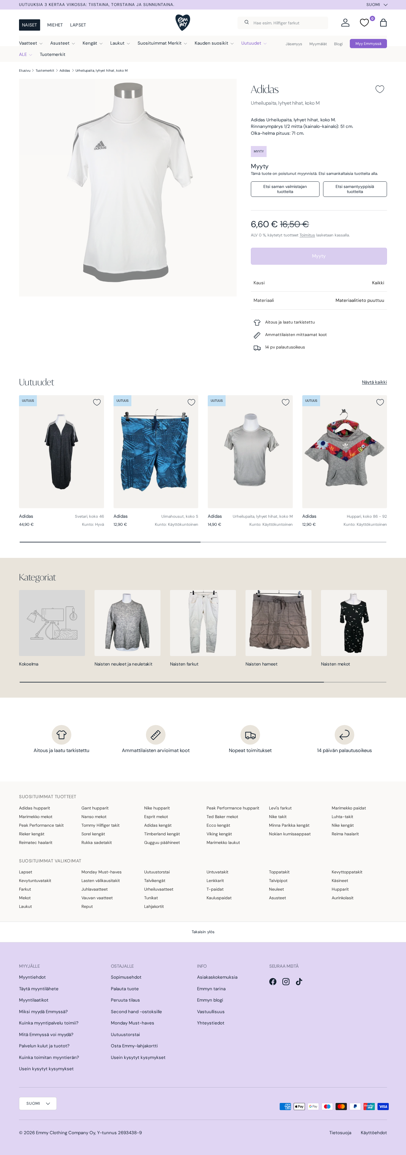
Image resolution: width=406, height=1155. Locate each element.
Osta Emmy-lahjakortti (134, 1046)
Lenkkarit (215, 880)
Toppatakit (279, 872)
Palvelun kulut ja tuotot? (44, 1046)
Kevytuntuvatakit (35, 880)
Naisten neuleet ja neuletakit (123, 664)
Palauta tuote (125, 989)
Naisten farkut (184, 664)
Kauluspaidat (219, 897)
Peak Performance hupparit (233, 808)
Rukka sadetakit (96, 842)
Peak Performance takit (41, 825)
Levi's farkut (280, 808)
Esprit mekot (156, 816)
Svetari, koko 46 (89, 516)
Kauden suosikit (211, 43)
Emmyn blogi (210, 1000)
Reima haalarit (345, 834)
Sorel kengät (93, 834)
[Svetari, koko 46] (61, 452)
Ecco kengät (218, 825)
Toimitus (307, 235)
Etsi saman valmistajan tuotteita (285, 189)
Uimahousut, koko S (179, 516)
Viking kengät (219, 834)
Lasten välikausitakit (100, 880)
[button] (383, 22)
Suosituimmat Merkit (160, 43)
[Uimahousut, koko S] (156, 452)
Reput (87, 906)
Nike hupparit (157, 808)
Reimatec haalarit (35, 842)
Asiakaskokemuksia (217, 977)
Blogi (338, 43)
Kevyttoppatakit (347, 872)
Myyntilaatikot (33, 1000)
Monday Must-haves (101, 872)
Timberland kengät (162, 834)
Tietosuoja (340, 1133)
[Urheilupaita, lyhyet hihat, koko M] (250, 452)
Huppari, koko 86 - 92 (367, 516)
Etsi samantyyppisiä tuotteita (355, 189)
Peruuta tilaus (125, 1000)
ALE (23, 54)
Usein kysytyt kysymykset (46, 1069)
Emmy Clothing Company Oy (65, 1133)
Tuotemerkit (52, 54)
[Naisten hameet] (278, 623)
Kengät (90, 43)
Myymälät (318, 43)
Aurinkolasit (342, 897)
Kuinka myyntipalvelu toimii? (48, 1023)
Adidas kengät (157, 825)
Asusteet (60, 43)
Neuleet (276, 889)
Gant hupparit (94, 808)
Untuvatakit (217, 872)
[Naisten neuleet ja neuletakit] (127, 623)
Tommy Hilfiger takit (100, 825)
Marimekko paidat (349, 808)
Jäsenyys (294, 43)
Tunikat (151, 897)
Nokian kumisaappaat (290, 834)
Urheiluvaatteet (158, 889)
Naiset (29, 25)
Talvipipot (278, 880)
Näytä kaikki (374, 382)
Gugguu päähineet (162, 842)
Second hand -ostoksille (136, 1012)
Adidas (64, 70)
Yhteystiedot (210, 1023)
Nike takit (278, 816)
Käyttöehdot (374, 1133)
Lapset (78, 25)
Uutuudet (251, 43)
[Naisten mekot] (354, 623)
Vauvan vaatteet (97, 897)
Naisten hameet (262, 664)
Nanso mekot (93, 816)
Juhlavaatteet (94, 889)
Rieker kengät (31, 834)
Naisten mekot (335, 664)
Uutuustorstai (157, 872)
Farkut (25, 889)
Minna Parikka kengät (289, 825)
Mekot (25, 897)
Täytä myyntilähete (39, 989)
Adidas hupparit (34, 808)
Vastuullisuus (211, 1012)
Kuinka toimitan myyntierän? (49, 1057)
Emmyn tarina (211, 989)
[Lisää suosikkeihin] (380, 89)
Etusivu (24, 70)
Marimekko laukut (223, 842)
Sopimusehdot (126, 977)
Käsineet (340, 880)
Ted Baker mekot (222, 816)
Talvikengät (154, 880)
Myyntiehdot (32, 977)
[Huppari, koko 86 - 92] (344, 452)
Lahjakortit (154, 906)
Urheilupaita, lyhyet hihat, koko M (101, 70)
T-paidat (215, 889)
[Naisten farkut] (203, 623)
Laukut (117, 43)
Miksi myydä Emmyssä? (43, 1012)
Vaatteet (28, 43)
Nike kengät (343, 825)
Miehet (55, 25)
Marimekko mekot (35, 816)
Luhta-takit (342, 816)
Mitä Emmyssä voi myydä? (46, 1035)
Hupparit (340, 889)
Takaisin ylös (203, 931)
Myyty (319, 256)
